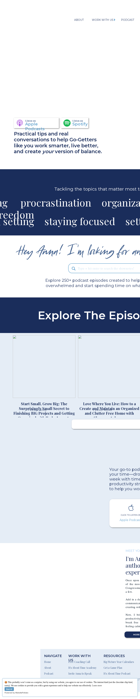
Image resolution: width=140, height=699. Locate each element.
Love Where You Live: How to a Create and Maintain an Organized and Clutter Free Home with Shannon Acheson (109, 410)
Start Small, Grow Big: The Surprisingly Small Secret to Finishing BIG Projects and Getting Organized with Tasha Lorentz (44, 410)
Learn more (97, 685)
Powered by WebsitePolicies (16, 693)
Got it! (9, 689)
